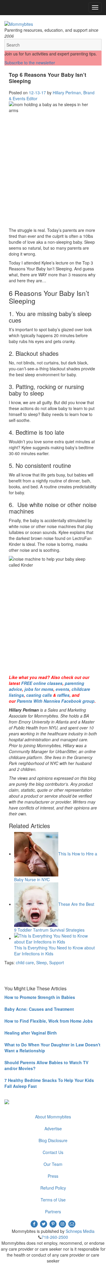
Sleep (41, 962)
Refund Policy (53, 1188)
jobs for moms (38, 689)
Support (56, 962)
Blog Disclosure (53, 1140)
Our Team (53, 1164)
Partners (53, 1211)
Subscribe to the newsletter (29, 63)
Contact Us (53, 1152)
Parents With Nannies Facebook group (56, 701)
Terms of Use (53, 1200)
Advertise (53, 1128)
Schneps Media (80, 1231)
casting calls (39, 695)
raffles (64, 695)
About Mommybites (53, 1117)
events (62, 689)
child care (25, 962)
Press (53, 1176)
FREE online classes (41, 683)
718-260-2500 (55, 1237)
